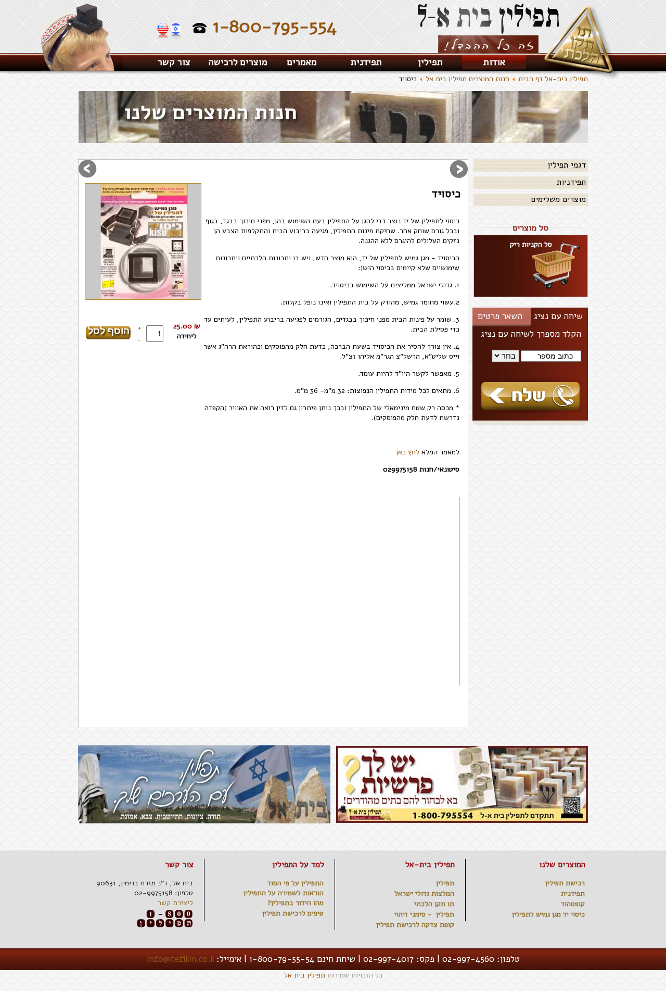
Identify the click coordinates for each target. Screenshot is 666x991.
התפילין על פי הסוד (295, 883)
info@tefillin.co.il (180, 959)
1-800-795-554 (275, 26)
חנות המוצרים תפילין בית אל (467, 79)
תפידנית (366, 62)
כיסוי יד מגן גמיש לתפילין (548, 914)
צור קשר (174, 62)
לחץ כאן (407, 452)
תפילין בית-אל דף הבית (553, 79)
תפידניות (571, 182)
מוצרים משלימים (558, 199)
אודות (494, 62)
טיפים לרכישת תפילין (293, 913)
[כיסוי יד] (143, 241)
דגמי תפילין (566, 165)
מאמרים (302, 62)
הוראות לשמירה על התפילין (284, 893)
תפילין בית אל (304, 975)
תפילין (430, 62)
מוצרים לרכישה (238, 62)
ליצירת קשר (175, 903)
